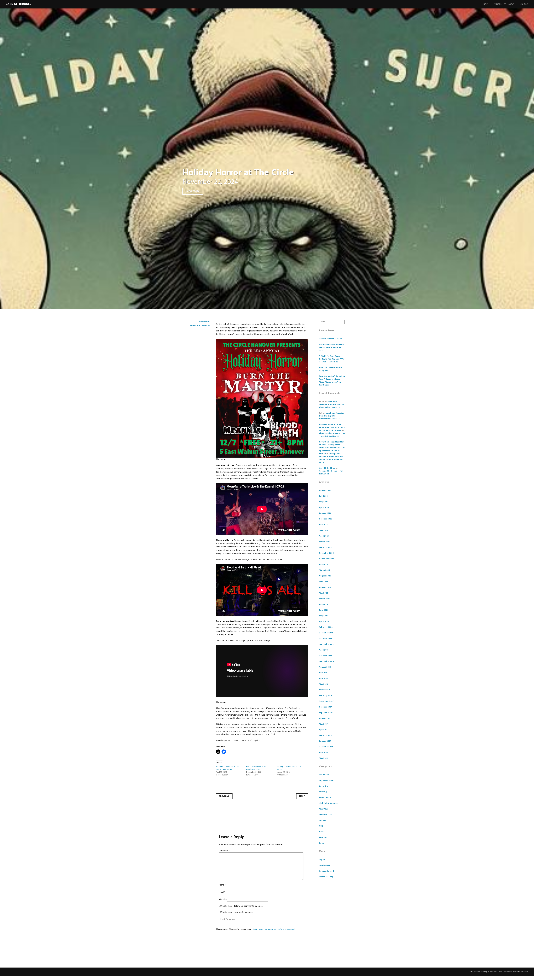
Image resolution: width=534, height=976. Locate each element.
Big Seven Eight (326, 780)
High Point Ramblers (328, 803)
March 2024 (324, 570)
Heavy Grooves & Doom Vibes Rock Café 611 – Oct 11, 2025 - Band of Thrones (332, 427)
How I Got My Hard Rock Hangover (330, 369)
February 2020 (326, 627)
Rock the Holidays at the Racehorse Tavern (256, 768)
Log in (322, 859)
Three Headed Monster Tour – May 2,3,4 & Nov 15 (228, 768)
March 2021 (324, 598)
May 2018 (323, 684)
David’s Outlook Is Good (330, 338)
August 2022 (325, 587)
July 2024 (323, 564)
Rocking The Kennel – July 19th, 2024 (331, 472)
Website (223, 899)
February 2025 (325, 547)
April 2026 (324, 507)
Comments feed (326, 871)
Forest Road (325, 797)
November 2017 (326, 701)
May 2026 (323, 501)
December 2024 (326, 553)
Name (222, 885)
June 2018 (323, 678)
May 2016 (323, 758)
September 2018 (326, 661)
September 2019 (326, 644)
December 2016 (326, 747)
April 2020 (324, 621)
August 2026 (325, 490)
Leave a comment (200, 325)
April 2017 (323, 729)
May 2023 (323, 581)
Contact (524, 4)
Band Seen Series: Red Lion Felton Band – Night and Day (331, 347)
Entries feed (324, 865)
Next (302, 796)
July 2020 (323, 604)
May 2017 (323, 724)
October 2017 (325, 707)
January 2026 (325, 513)
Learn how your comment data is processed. (274, 929)
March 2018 (324, 690)
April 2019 (323, 650)
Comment (224, 851)
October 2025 (325, 519)
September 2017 (326, 712)
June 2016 (323, 752)
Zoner (322, 843)
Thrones (498, 4)
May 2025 (323, 530)
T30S (321, 831)
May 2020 (323, 615)
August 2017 (325, 718)
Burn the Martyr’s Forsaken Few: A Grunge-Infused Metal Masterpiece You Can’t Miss (332, 381)
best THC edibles (327, 468)
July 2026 (323, 496)
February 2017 (325, 735)
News (486, 4)
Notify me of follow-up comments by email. (242, 906)
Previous (224, 796)
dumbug (323, 792)
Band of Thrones (18, 4)
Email (222, 892)
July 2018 (323, 672)
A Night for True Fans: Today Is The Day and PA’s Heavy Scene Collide (331, 359)
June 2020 (323, 610)
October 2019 (325, 638)
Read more (193, 191)
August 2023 (325, 576)
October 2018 (325, 655)
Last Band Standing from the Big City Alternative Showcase (331, 404)
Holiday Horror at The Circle (238, 173)
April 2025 (324, 536)
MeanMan (204, 321)
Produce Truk (325, 814)
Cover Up (323, 786)
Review (322, 820)
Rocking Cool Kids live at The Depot (289, 768)
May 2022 (323, 593)
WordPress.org (326, 876)
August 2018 (325, 667)
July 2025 (323, 524)
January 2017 (325, 741)
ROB (321, 826)
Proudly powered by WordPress (483, 971)
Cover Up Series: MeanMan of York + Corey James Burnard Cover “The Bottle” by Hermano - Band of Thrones (332, 447)
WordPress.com (521, 971)
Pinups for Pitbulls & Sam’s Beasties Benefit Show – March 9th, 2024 (331, 458)
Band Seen (324, 774)
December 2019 (326, 633)
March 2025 (324, 541)
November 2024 (326, 558)
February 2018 (325, 695)
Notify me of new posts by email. (237, 912)
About (511, 4)
